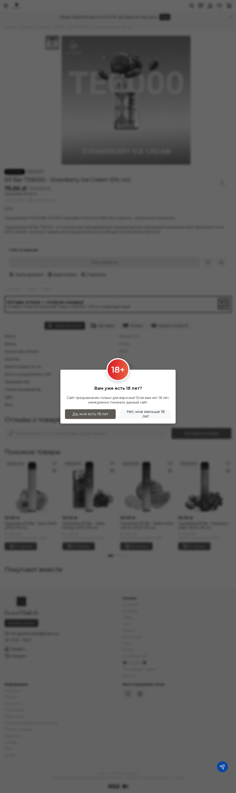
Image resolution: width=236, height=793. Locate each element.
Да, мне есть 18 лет (90, 414)
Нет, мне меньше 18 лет (146, 414)
